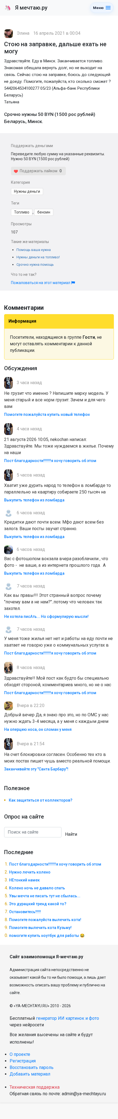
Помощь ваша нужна (33, 250)
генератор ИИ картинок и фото (67, 1018)
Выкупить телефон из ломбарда (34, 500)
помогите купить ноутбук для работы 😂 (47, 935)
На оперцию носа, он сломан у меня (38, 729)
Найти (71, 834)
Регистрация (23, 1061)
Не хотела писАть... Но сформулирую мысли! (46, 616)
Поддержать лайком (37, 171)
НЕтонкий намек (24, 880)
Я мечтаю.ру (25, 7)
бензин (43, 212)
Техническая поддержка (35, 1087)
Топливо (21, 212)
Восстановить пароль (32, 1067)
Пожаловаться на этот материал (41, 283)
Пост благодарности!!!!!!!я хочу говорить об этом (50, 460)
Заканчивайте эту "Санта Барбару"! (36, 769)
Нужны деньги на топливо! (38, 257)
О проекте (20, 1054)
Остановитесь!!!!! (25, 912)
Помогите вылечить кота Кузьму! (40, 927)
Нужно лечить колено (29, 872)
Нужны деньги (27, 191)
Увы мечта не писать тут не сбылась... (44, 896)
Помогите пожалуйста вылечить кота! (45, 920)
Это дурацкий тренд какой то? (37, 904)
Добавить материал (30, 1074)
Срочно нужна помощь (35, 264)
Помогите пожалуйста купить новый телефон (47, 414)
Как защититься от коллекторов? (40, 800)
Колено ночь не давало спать (37, 888)
